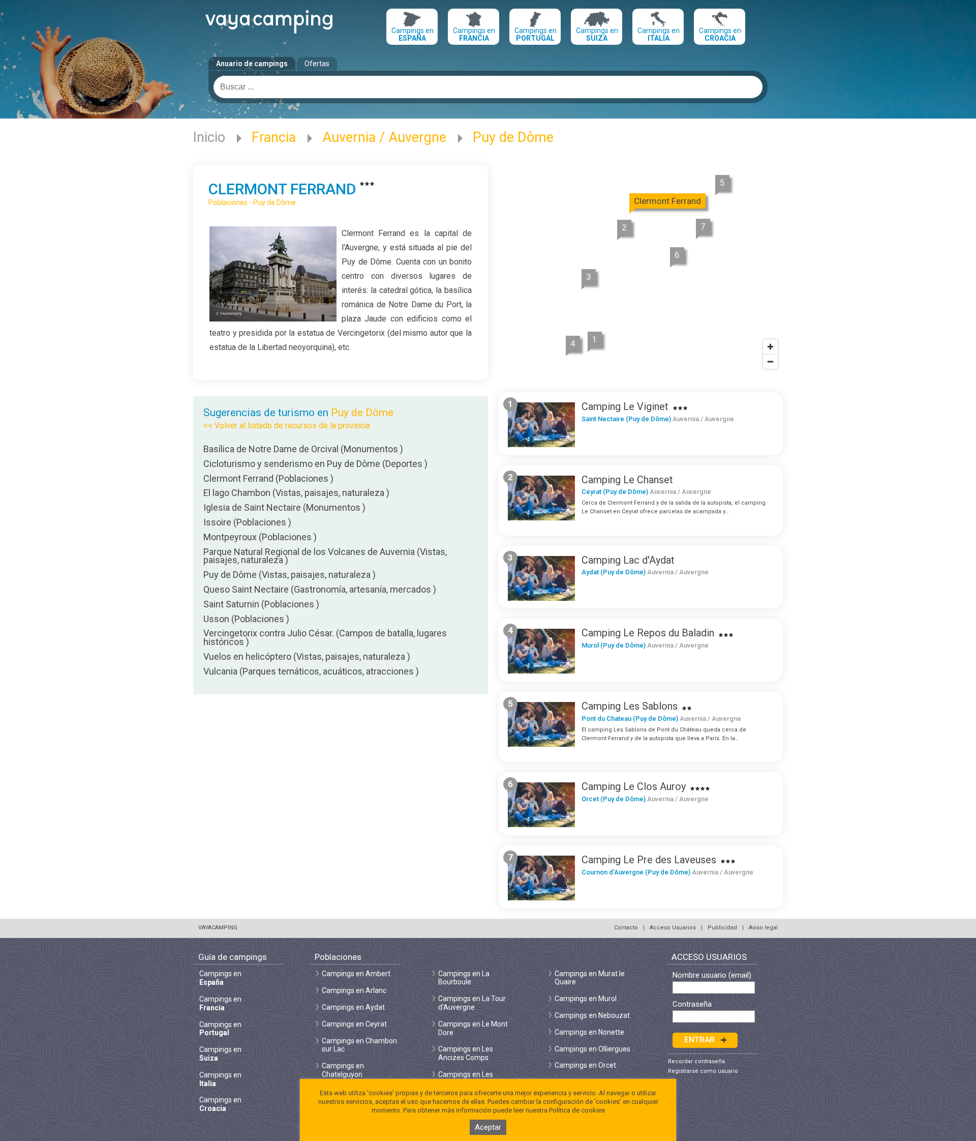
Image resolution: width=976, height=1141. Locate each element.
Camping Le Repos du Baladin (648, 633)
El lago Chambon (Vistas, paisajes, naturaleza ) (296, 492)
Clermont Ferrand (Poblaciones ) (268, 478)
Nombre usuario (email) (712, 975)
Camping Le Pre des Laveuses (649, 860)
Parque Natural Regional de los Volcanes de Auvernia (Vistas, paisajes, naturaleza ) (325, 556)
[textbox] (488, 87)
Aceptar (488, 1127)
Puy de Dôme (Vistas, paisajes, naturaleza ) (289, 574)
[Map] (640, 270)
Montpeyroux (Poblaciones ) (260, 537)
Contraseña (692, 1004)
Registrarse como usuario (703, 1071)
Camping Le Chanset (627, 480)
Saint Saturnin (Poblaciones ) (261, 604)
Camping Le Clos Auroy (634, 786)
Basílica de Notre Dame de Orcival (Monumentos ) (303, 449)
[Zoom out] (770, 361)
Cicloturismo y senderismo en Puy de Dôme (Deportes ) (315, 463)
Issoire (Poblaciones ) (247, 522)
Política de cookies (577, 1110)
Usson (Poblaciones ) (246, 618)
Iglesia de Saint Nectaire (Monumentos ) (284, 507)
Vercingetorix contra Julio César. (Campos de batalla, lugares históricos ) (325, 637)
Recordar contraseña (696, 1061)
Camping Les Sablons (630, 706)
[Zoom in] (770, 346)
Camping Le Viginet (625, 406)
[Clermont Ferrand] (273, 319)
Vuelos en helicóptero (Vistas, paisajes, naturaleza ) (306, 656)
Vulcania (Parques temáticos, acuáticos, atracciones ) (311, 671)
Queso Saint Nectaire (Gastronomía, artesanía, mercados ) (319, 589)
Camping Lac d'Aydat (628, 560)
